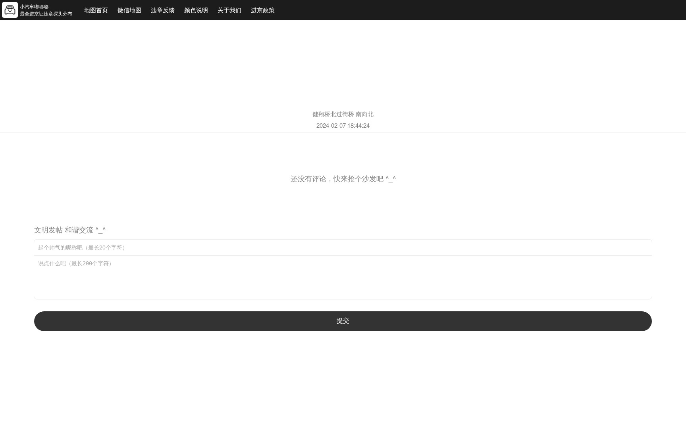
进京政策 (263, 10)
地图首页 (96, 10)
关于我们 (229, 10)
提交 (343, 320)
